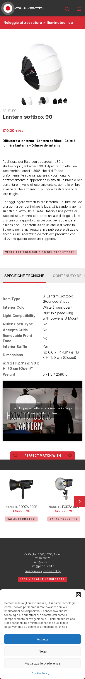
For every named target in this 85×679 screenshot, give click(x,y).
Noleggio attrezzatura (22, 22)
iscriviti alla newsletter (42, 579)
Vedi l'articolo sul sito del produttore (39, 252)
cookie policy (52, 571)
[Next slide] (79, 501)
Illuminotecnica (59, 22)
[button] (78, 594)
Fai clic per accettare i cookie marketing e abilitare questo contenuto (42, 410)
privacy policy (33, 571)
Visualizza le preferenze (42, 663)
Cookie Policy (40, 673)
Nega (43, 651)
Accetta (42, 639)
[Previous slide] (5, 501)
